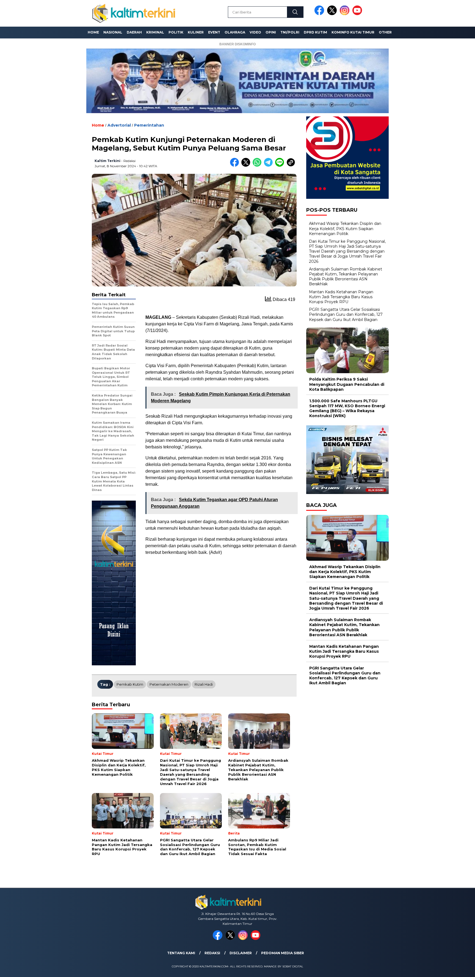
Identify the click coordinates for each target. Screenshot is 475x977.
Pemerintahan (149, 125)
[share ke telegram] (269, 165)
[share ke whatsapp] (258, 165)
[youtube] (358, 14)
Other (385, 32)
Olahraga (235, 32)
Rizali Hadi (204, 684)
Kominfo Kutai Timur (353, 32)
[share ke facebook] (235, 165)
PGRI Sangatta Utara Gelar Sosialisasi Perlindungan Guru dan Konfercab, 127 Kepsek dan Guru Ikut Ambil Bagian (346, 314)
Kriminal (155, 32)
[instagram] (345, 14)
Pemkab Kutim (130, 684)
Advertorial (119, 125)
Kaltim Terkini (107, 161)
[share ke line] (280, 165)
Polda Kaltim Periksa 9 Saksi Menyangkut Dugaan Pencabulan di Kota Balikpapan (346, 384)
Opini (271, 32)
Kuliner (196, 32)
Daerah (134, 32)
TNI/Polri (289, 32)
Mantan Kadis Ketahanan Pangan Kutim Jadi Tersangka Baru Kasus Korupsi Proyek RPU (341, 296)
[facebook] (320, 14)
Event (214, 32)
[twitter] (333, 14)
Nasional (112, 32)
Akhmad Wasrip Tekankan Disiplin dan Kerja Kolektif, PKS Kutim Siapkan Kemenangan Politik (345, 228)
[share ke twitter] (247, 165)
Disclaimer (241, 953)
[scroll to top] (456, 968)
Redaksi (212, 953)
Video (255, 32)
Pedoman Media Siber (282, 953)
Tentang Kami (181, 953)
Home (93, 32)
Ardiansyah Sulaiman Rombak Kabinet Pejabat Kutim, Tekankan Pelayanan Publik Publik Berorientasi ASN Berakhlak (345, 277)
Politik (176, 32)
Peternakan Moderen (169, 684)
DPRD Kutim (315, 32)
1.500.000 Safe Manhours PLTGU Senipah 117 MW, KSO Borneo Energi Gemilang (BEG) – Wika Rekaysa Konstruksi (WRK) (347, 408)
